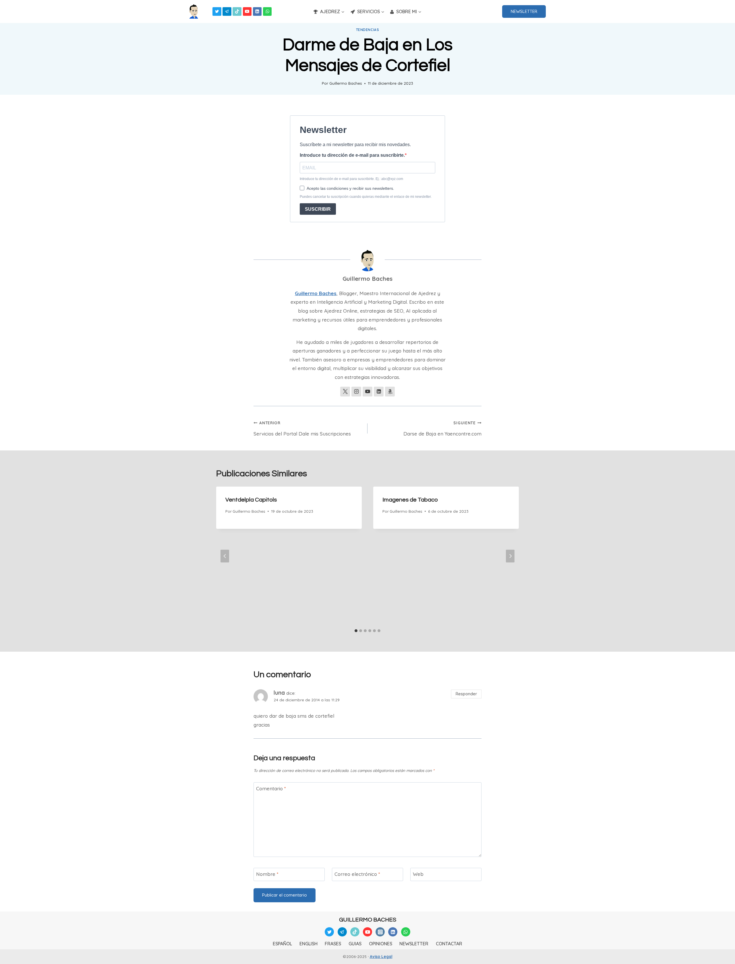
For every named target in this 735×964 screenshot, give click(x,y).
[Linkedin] (257, 11)
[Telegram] (227, 11)
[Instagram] (380, 932)
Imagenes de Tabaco (410, 500)
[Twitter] (216, 11)
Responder (466, 693)
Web (418, 874)
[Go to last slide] (224, 556)
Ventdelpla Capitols (251, 500)
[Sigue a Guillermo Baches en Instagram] (356, 391)
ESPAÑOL (282, 943)
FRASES (333, 943)
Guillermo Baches (345, 83)
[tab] (356, 630)
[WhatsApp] (267, 11)
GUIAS (355, 943)
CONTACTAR (449, 943)
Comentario (271, 788)
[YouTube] (247, 11)
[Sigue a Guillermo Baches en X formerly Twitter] (345, 391)
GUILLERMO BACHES (367, 920)
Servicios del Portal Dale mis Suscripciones (302, 428)
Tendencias (367, 30)
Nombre (267, 874)
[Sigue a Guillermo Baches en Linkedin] (379, 391)
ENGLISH (308, 943)
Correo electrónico (357, 874)
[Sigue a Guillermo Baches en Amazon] (390, 391)
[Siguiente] (510, 556)
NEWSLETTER (524, 11)
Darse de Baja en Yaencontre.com (442, 428)
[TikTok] (237, 11)
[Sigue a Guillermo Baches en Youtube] (367, 391)
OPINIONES (380, 943)
